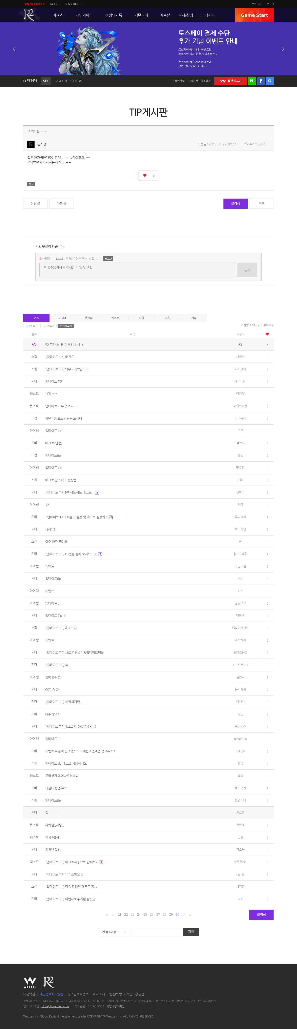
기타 (193, 317)
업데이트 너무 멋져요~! (61, 406)
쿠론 (240, 430)
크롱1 (240, 480)
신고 (31, 184)
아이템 (62, 317)
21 (119, 914)
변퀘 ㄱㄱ (51, 394)
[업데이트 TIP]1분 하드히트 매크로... (70, 492)
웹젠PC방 (115, 994)
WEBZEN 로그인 (230, 81)
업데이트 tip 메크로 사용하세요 (66, 763)
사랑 (240, 504)
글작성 (235, 203)
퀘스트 (115, 317)
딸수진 (240, 467)
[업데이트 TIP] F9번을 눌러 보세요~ (71, 554)
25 (145, 914)
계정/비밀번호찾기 (200, 80)
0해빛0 (240, 751)
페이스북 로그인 (261, 81)
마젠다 (240, 701)
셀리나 (240, 677)
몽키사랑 (240, 689)
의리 (240, 899)
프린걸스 (240, 726)
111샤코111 (240, 664)
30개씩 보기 (49, 325)
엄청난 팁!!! (53, 850)
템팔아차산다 (240, 627)
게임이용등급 (135, 994)
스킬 (167, 317)
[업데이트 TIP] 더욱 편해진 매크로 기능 (71, 887)
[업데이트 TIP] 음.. (57, 665)
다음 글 (61, 203)
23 (132, 914)
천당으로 (240, 603)
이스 (240, 590)
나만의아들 (241, 406)
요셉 (240, 775)
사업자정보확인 (115, 1006)
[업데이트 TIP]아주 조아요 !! (64, 874)
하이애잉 (240, 529)
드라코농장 (241, 652)
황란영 (240, 825)
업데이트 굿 (53, 603)
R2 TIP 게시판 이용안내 (64, 344)
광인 (240, 714)
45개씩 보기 (66, 325)
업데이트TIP (53, 739)
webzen (34, 4)
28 (164, 914)
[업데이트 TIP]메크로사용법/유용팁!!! (70, 726)
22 (126, 914)
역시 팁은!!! (53, 837)
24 (139, 914)
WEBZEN (30, 982)
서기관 (240, 886)
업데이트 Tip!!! (55, 616)
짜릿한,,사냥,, (54, 825)
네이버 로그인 (252, 81)
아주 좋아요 (53, 714)
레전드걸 (240, 566)
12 (47, 505)
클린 (240, 455)
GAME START (254, 15)
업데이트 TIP (53, 381)
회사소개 (99, 994)
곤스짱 (41, 144)
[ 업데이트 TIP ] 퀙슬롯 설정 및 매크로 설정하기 (77, 517)
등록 (247, 270)
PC (55, 4)
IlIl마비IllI (240, 381)
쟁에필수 (53, 677)
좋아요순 (268, 325)
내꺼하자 (240, 640)
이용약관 (29, 994)
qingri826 (240, 738)
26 (151, 914)
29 (171, 914)
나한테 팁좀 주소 (56, 788)
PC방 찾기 (77, 80)
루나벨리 (240, 517)
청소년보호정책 (78, 994)
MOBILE (73, 4)
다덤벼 (240, 615)
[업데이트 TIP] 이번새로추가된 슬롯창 (70, 899)
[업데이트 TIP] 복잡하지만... (64, 702)
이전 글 (35, 203)
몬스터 (89, 317)
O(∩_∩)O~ (52, 689)
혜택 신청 (61, 80)
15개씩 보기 (31, 325)
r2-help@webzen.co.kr (55, 1006)
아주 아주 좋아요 (56, 542)
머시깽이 (240, 369)
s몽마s (240, 874)
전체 (36, 317)
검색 (191, 932)
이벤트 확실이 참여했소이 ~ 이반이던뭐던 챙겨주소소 (80, 751)
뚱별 (240, 837)
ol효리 (240, 492)
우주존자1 (240, 862)
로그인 (270, 4)
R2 (29, 15)
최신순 (245, 325)
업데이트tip (53, 455)
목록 (261, 203)
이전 (14, 48)
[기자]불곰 (240, 554)
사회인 (240, 356)
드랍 (141, 317)
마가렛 (240, 393)
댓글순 (256, 325)
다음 (283, 48)
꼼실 (240, 578)
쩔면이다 (240, 800)
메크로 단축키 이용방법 (60, 480)
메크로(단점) (53, 443)
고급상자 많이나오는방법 (62, 776)
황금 (240, 763)
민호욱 (240, 849)
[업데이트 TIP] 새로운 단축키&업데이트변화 (74, 652)
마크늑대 (240, 418)
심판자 (240, 443)
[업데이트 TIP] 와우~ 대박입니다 (67, 369)
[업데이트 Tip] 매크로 (59, 357)
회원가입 (256, 4)
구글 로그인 (270, 81)
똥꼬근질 (240, 788)
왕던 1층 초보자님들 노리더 (63, 418)
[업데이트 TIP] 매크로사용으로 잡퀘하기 (72, 862)
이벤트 (49, 566)
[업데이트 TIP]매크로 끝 (61, 628)
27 (158, 914)
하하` (51, 529)
